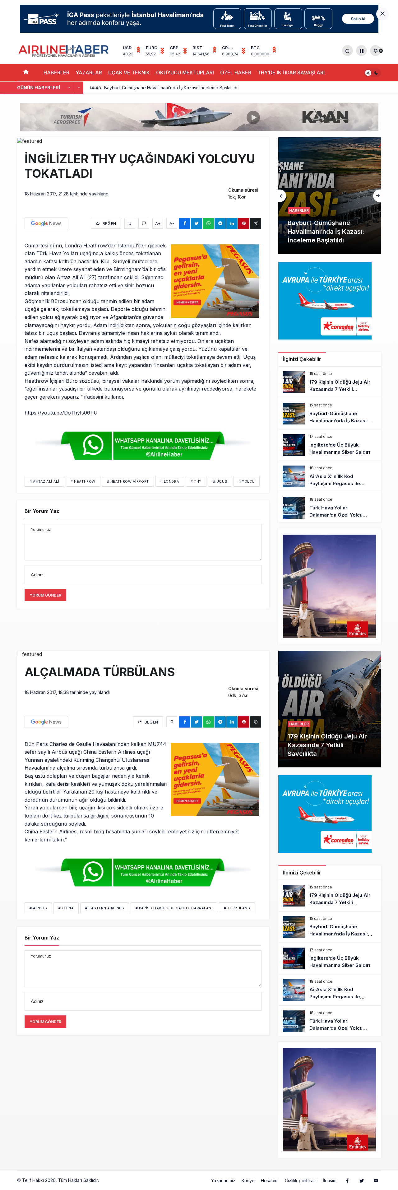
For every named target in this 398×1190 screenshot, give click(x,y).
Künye (248, 1180)
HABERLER (56, 72)
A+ (158, 223)
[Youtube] (376, 1180)
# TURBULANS (237, 908)
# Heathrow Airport (128, 481)
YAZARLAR (89, 72)
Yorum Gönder (45, 595)
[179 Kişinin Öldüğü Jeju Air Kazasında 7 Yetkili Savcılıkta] (329, 382)
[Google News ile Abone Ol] (46, 223)
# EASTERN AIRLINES (104, 908)
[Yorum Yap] (143, 223)
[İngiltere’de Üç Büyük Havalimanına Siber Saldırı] (329, 195)
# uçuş (220, 481)
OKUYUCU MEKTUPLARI (185, 72)
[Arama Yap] (347, 50)
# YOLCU (246, 481)
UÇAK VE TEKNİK (129, 72)
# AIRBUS (38, 908)
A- (171, 223)
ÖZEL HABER (235, 72)
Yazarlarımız (223, 1180)
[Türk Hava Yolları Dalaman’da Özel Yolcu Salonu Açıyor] (329, 507)
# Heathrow (83, 481)
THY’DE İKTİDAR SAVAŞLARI (291, 72)
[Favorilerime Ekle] (129, 223)
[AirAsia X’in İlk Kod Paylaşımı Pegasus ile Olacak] (329, 476)
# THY (196, 481)
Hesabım (270, 1180)
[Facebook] (347, 1180)
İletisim (329, 1180)
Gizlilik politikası (301, 1180)
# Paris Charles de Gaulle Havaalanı (174, 908)
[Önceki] (69, 88)
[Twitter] (362, 1180)
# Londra (169, 481)
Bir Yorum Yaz (42, 511)
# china (66, 908)
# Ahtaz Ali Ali (44, 481)
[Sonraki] (78, 88)
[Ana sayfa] (25, 72)
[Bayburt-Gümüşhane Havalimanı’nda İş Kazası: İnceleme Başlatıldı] (329, 413)
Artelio (106, 1180)
